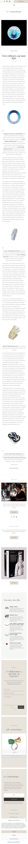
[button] (26, 820)
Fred (10, 468)
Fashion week (14, 50)
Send (21, 707)
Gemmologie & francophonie (14, 818)
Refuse (14, 835)
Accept (14, 831)
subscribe (21, 1)
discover (14, 512)
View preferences (14, 838)
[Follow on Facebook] (5, 1)
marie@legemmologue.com (14, 683)
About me (14, 810)
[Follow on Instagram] (7, 1)
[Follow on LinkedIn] (9, 1)
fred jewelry (15, 468)
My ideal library (14, 813)
